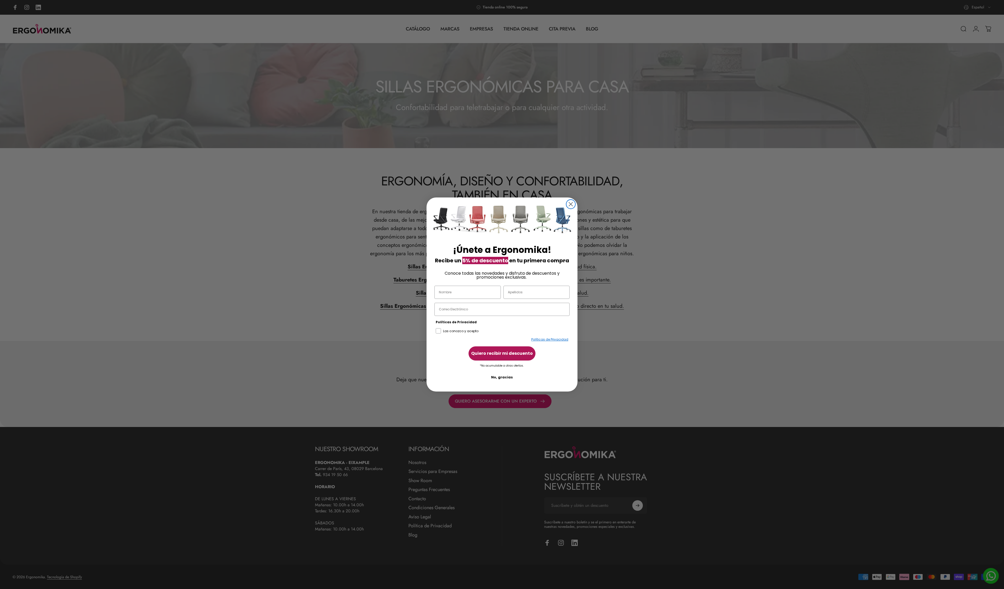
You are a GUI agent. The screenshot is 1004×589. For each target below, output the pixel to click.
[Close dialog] (570, 204)
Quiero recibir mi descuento (502, 353)
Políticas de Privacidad (549, 339)
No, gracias (502, 377)
